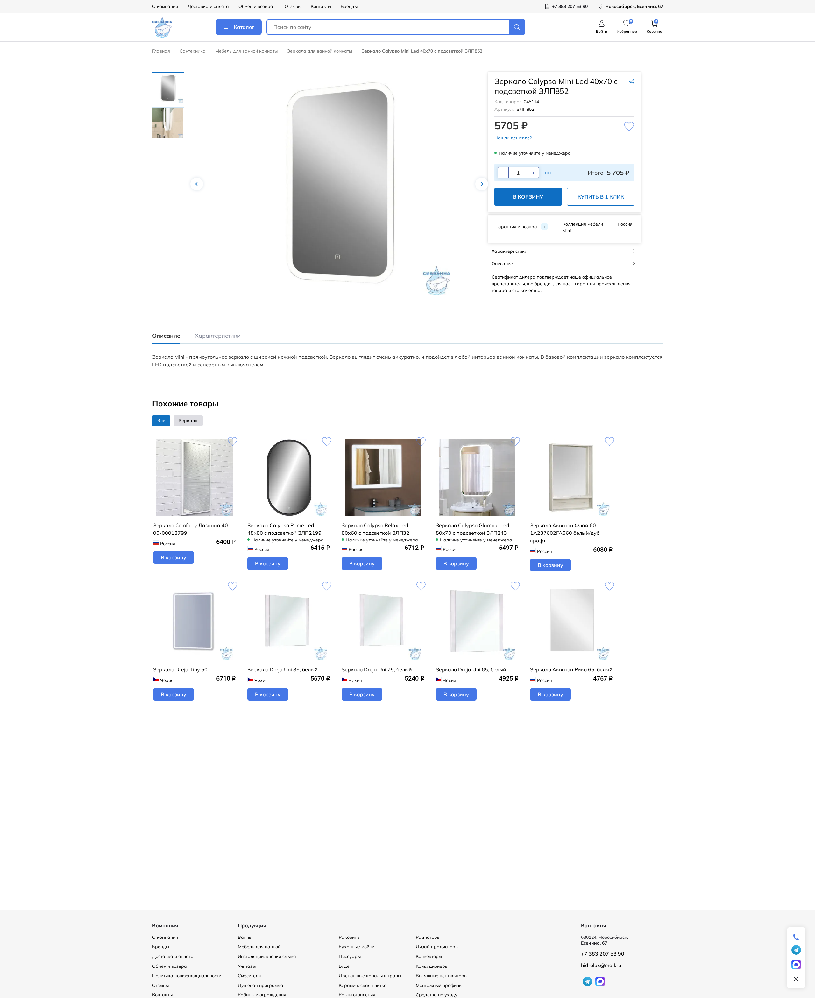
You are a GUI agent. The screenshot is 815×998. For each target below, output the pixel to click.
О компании (165, 6)
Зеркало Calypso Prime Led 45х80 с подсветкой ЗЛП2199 (284, 529)
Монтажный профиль (439, 985)
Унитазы (247, 966)
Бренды (349, 6)
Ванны (245, 937)
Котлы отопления (357, 995)
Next (481, 184)
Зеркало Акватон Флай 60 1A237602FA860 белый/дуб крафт (564, 533)
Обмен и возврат (256, 6)
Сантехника (193, 51)
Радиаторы (428, 937)
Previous (196, 184)
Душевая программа (260, 985)
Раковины (349, 937)
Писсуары (350, 956)
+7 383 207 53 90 (602, 954)
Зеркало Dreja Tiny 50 (180, 669)
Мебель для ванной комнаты (246, 51)
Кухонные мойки (356, 947)
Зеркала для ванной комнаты (319, 51)
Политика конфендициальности (186, 976)
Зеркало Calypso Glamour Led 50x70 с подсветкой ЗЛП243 (472, 529)
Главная (161, 51)
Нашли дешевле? (513, 138)
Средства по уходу (436, 995)
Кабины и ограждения (262, 995)
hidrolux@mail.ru (601, 965)
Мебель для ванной (259, 947)
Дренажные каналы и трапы (370, 976)
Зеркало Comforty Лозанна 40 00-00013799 (190, 529)
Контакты (321, 6)
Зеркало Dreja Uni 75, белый (377, 669)
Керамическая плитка (363, 985)
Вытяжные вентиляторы (441, 976)
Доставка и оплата (208, 6)
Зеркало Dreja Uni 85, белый (282, 669)
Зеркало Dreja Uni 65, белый (471, 669)
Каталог (244, 27)
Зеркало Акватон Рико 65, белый (571, 669)
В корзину (528, 197)
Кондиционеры (432, 966)
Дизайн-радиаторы (437, 947)
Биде (344, 966)
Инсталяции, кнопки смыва (267, 956)
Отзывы (293, 6)
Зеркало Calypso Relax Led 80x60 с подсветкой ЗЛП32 (375, 529)
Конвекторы (429, 956)
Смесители (249, 976)
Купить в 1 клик (601, 197)
